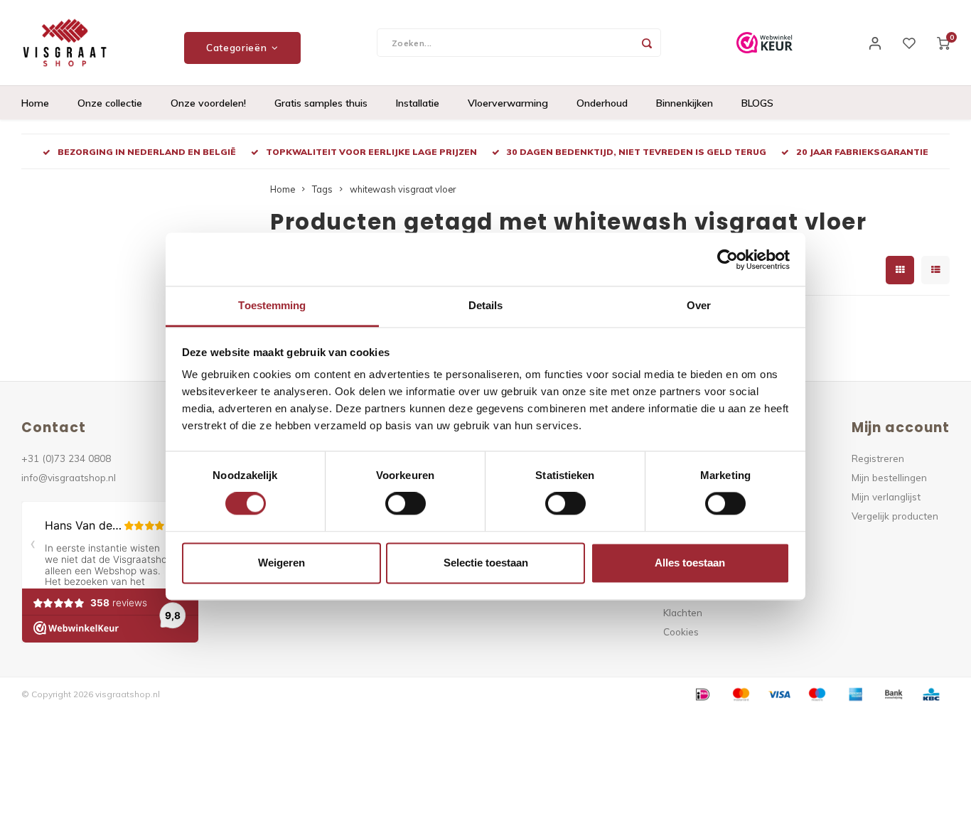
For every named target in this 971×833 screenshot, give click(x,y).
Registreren (878, 458)
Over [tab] (699, 305)
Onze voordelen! (208, 103)
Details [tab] (485, 305)
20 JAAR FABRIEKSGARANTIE (862, 151)
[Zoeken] (647, 42)
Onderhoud (602, 103)
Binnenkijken (684, 103)
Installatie (417, 103)
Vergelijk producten (895, 516)
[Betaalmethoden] (701, 693)
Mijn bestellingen (889, 477)
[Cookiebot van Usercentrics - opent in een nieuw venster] (727, 259)
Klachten (682, 612)
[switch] (405, 504)
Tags (322, 189)
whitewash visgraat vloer (403, 189)
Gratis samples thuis (321, 103)
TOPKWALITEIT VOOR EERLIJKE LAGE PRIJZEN (371, 151)
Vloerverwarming (508, 103)
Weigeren (281, 563)
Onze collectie (109, 103)
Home (35, 103)
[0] (943, 43)
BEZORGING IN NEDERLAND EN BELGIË (147, 151)
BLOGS (757, 103)
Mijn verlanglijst (886, 496)
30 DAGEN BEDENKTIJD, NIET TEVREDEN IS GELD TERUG (636, 151)
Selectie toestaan (486, 563)
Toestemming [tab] (272, 305)
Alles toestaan (690, 563)
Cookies (681, 631)
